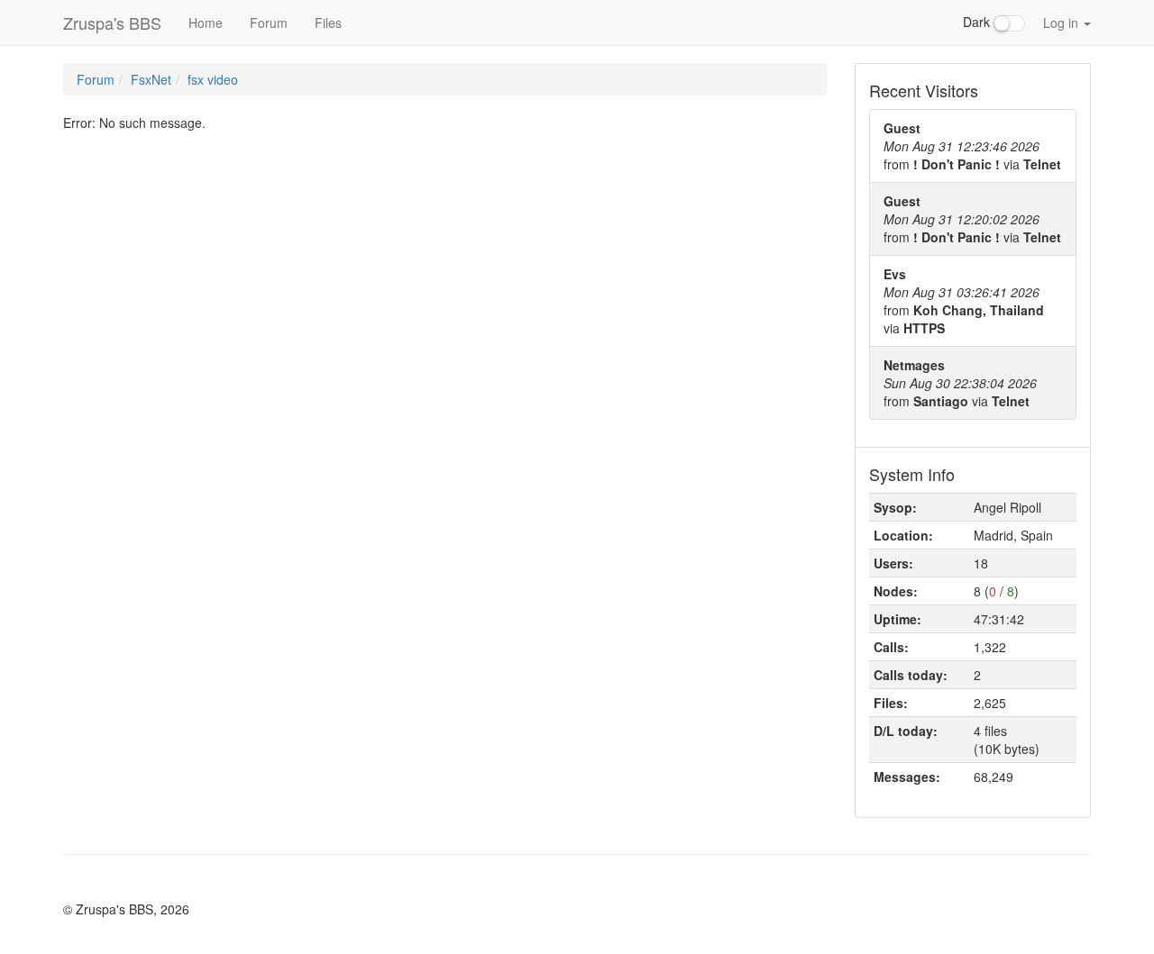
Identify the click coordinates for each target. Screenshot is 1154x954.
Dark (978, 22)
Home (205, 23)
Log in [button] (1062, 23)
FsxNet (151, 79)
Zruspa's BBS (112, 22)
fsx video (213, 79)
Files (328, 23)
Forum (269, 23)
